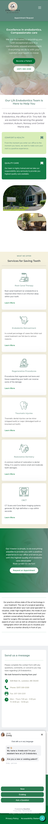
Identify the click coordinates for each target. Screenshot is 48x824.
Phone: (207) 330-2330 (19, 687)
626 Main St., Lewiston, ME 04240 (24, 681)
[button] (39, 7)
